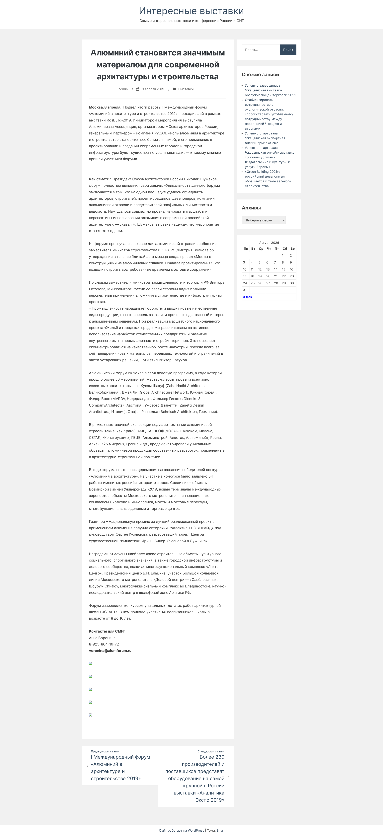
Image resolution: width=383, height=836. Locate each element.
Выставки (186, 89)
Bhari (220, 830)
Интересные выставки (191, 11)
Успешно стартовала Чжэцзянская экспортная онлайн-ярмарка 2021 (265, 138)
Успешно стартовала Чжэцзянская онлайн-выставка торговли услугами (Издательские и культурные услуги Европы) (269, 157)
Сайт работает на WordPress (182, 830)
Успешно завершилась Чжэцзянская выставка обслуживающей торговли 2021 (270, 90)
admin (123, 89)
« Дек (247, 297)
